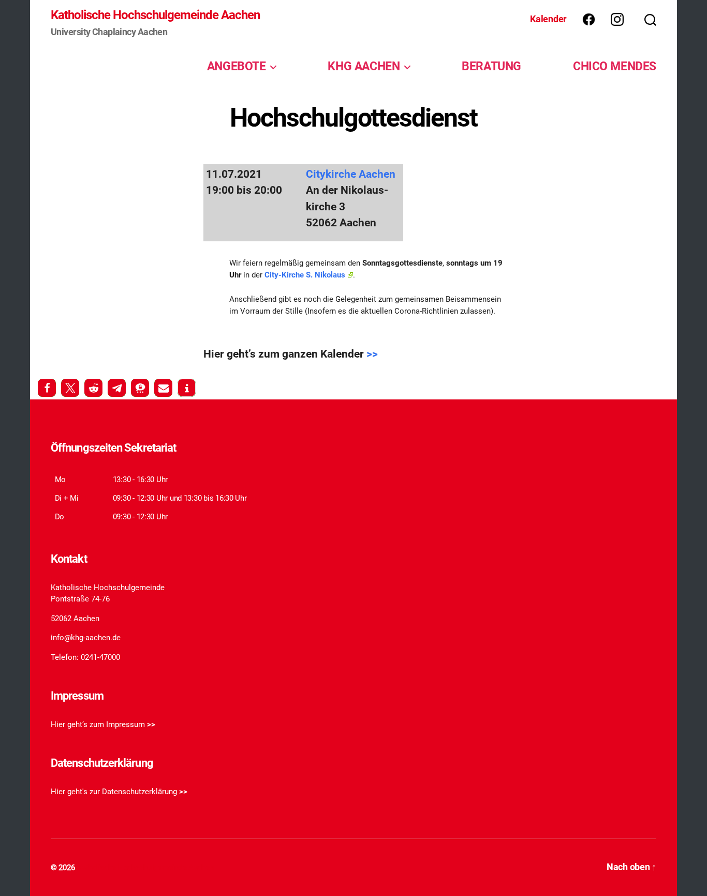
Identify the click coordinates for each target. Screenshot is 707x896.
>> (372, 354)
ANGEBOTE (236, 66)
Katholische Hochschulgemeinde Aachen (155, 15)
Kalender (548, 18)
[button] (47, 388)
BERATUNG (491, 66)
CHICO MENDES (614, 66)
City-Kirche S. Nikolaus (304, 275)
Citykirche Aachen (350, 174)
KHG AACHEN (364, 66)
